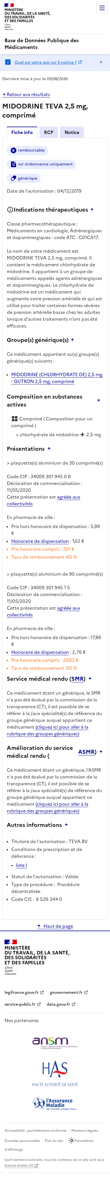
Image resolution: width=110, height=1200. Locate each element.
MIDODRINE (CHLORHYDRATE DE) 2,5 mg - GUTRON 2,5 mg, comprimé (56, 378)
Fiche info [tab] (22, 132)
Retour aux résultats (28, 94)
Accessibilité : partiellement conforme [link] (36, 1130)
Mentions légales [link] (84, 1130)
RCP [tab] (48, 132)
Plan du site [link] (54, 1140)
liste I (21, 865)
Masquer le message (100, 62)
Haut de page (58, 926)
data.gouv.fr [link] (58, 1004)
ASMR (86, 752)
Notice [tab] (72, 132)
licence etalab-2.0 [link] (19, 1165)
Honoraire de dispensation (40, 541)
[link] (55, 44)
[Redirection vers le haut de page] (93, 209)
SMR (77, 679)
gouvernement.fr (66, 992)
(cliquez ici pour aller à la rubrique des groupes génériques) (47, 730)
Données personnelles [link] (22, 1140)
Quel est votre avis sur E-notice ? (46, 62)
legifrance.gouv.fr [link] (22, 992)
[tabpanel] (55, 528)
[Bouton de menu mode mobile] (102, 8)
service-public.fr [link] (20, 1004)
